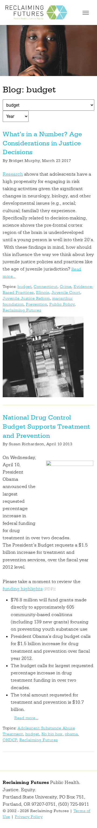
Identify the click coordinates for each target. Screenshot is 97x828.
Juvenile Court (65, 292)
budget (25, 286)
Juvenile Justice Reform (26, 298)
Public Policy (62, 304)
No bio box (52, 734)
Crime (66, 286)
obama (71, 734)
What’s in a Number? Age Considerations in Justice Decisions (42, 143)
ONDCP (10, 740)
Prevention (36, 304)
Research (13, 174)
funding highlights (23, 589)
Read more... (26, 718)
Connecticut (46, 286)
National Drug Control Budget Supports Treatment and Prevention (46, 427)
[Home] (36, 12)
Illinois (42, 292)
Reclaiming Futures (22, 310)
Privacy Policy (29, 816)
